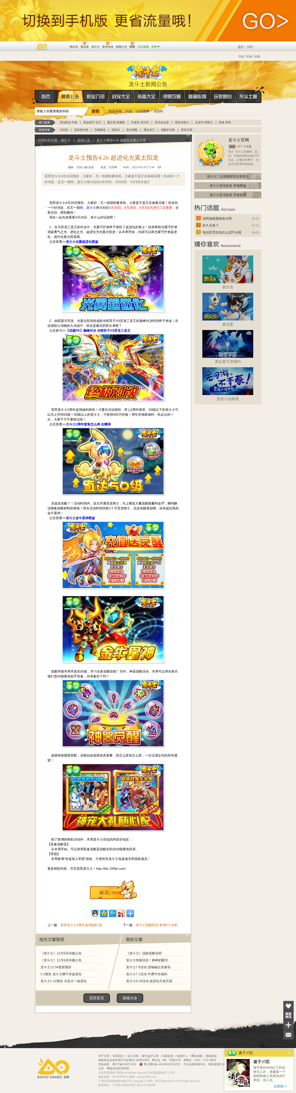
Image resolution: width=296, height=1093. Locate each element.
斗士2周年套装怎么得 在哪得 (90, 424)
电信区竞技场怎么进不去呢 (222, 232)
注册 (249, 46)
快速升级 (115, 111)
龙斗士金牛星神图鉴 (80, 518)
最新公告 (70, 96)
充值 (241, 56)
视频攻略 (172, 96)
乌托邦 (64, 129)
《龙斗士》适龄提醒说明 (144, 953)
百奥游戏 (42, 46)
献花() (110, 892)
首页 (46, 96)
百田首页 (96, 998)
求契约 (158, 111)
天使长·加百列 (140, 122)
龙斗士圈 (248, 96)
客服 (249, 56)
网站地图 (196, 1056)
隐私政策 (211, 1056)
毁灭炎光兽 (162, 122)
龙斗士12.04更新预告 (55, 967)
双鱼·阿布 (225, 122)
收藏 (257, 56)
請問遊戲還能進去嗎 (217, 218)
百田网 (59, 46)
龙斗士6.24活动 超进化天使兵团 (149, 981)
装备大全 (146, 96)
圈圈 (232, 146)
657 (239, 146)
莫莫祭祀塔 (81, 129)
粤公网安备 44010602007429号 (162, 1064)
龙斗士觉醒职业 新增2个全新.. (157, 925)
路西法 (116, 129)
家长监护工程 (150, 1056)
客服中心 (182, 1056)
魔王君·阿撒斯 (116, 122)
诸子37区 (261, 1061)
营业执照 (104, 1064)
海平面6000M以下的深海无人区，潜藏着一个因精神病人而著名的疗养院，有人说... (269, 1074)
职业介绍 (96, 96)
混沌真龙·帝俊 (68, 122)
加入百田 (133, 1056)
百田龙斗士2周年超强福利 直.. (82, 925)
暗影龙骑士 (182, 122)
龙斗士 (147, 71)
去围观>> (280, 1086)
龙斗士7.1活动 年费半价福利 (146, 974)
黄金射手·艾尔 (92, 122)
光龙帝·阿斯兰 (204, 122)
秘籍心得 (197, 96)
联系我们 (118, 1056)
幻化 (129, 111)
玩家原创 (223, 96)
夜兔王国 (186, 129)
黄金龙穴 (149, 129)
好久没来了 (211, 225)
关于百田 (103, 1056)
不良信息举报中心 (194, 1064)
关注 (288, 1015)
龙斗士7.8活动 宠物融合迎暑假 (148, 967)
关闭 (289, 1053)
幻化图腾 (142, 111)
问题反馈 (167, 1056)
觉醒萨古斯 (168, 129)
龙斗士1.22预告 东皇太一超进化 (63, 981)
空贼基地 (99, 129)
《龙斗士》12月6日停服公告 (61, 953)
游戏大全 (130, 998)
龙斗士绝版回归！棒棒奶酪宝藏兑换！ (150, 960)
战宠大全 (121, 96)
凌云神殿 (131, 129)
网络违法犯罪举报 (118, 1068)
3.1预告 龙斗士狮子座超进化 (61, 974)
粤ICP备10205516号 (124, 1064)
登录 (240, 46)
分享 (288, 1025)
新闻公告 (83, 140)
